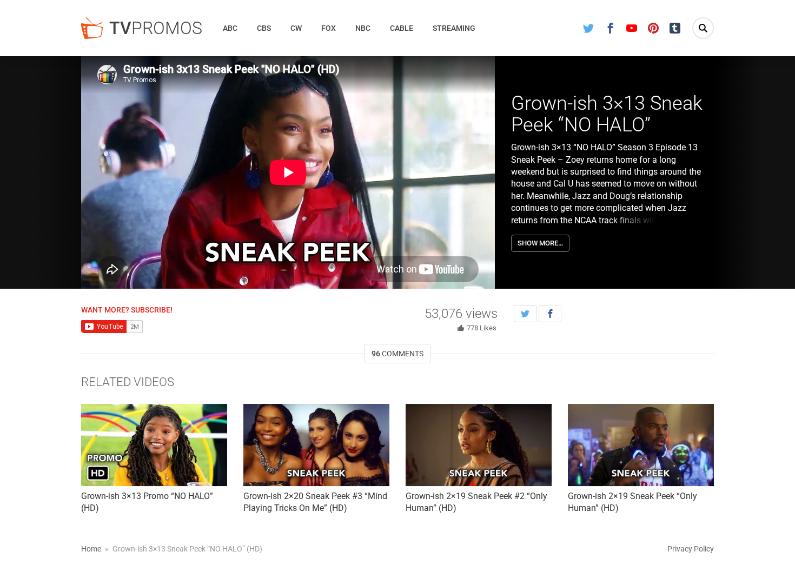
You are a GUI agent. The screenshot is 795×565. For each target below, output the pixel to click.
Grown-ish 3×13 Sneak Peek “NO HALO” (607, 114)
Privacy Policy (690, 548)
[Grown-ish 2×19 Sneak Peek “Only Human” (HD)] (641, 445)
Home (91, 548)
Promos (155, 28)
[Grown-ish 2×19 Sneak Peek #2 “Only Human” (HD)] (479, 445)
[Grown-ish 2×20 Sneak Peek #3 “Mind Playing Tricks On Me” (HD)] (316, 445)
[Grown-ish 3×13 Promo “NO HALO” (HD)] (154, 445)
